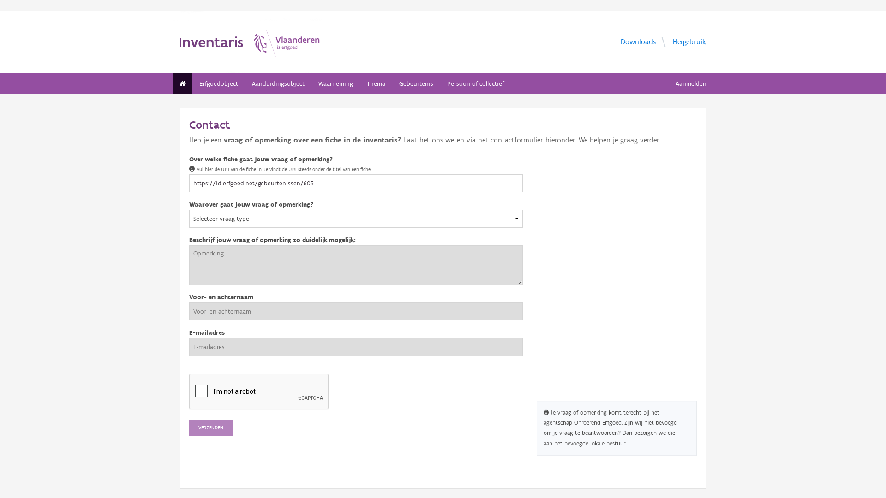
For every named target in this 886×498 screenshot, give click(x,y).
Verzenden (210, 428)
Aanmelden (691, 84)
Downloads (638, 41)
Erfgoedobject (218, 84)
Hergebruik (689, 41)
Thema (376, 84)
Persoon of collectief (475, 84)
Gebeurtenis (416, 84)
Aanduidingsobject (278, 84)
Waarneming (335, 84)
